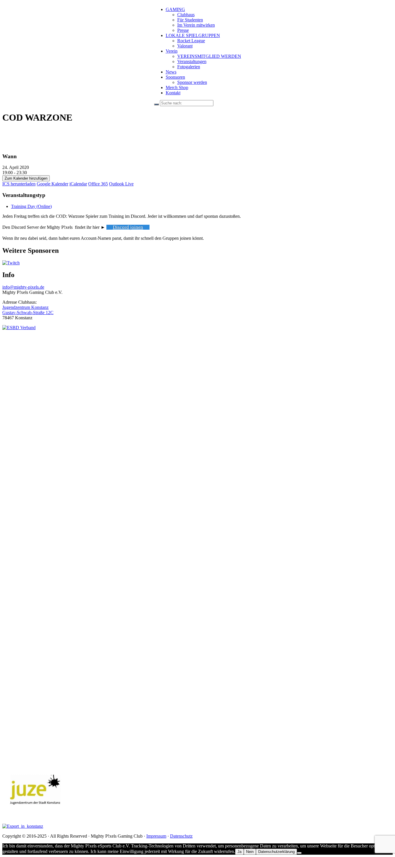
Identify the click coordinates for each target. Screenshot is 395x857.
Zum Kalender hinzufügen (26, 178)
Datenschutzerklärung (276, 851)
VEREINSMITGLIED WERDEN (209, 56)
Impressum (156, 836)
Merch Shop (177, 87)
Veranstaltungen (191, 61)
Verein (172, 51)
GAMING (175, 9)
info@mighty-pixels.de (23, 287)
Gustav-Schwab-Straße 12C (27, 312)
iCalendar (78, 183)
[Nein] (299, 853)
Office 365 (98, 183)
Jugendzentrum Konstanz (25, 307)
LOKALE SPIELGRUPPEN (193, 35)
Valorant (185, 45)
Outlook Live (121, 183)
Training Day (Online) (31, 206)
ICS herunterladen (19, 183)
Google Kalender (52, 183)
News (171, 71)
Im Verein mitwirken (196, 25)
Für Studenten (190, 19)
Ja (239, 851)
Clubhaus (186, 14)
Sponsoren (175, 77)
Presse (183, 30)
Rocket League (191, 40)
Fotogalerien (188, 66)
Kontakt (173, 92)
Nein (250, 851)
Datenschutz (181, 836)
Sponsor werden (192, 82)
